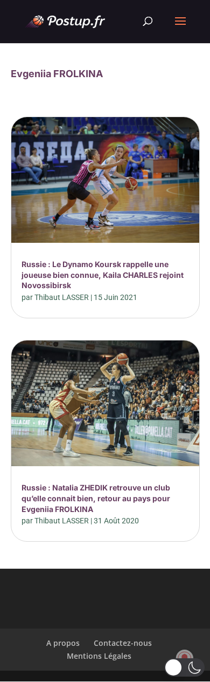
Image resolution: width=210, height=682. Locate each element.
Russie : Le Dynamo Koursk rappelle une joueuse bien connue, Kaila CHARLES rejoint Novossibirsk (103, 275)
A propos (63, 643)
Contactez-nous (123, 643)
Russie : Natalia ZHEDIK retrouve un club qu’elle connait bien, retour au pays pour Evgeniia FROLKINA (96, 498)
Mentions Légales (99, 656)
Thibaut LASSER (61, 297)
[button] (184, 667)
